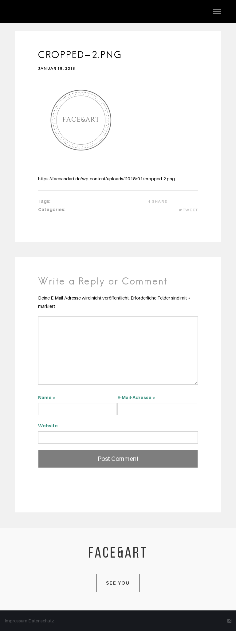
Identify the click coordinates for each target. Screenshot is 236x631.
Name (46, 397)
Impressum (16, 620)
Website (48, 425)
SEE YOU (118, 583)
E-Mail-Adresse (136, 397)
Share (159, 201)
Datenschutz (41, 620)
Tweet (190, 210)
